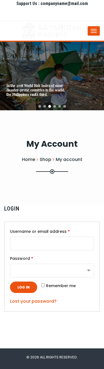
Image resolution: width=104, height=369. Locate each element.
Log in (23, 287)
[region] (52, 76)
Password (21, 258)
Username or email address (40, 231)
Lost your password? (33, 301)
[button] (39, 106)
